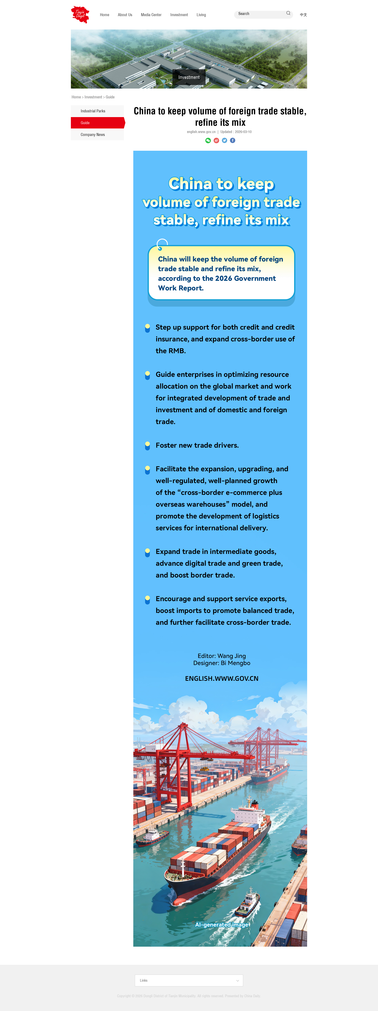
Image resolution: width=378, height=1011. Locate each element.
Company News (93, 134)
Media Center (151, 14)
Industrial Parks (93, 110)
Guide (110, 96)
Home (104, 14)
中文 (303, 14)
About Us (125, 14)
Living (201, 14)
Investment (179, 14)
